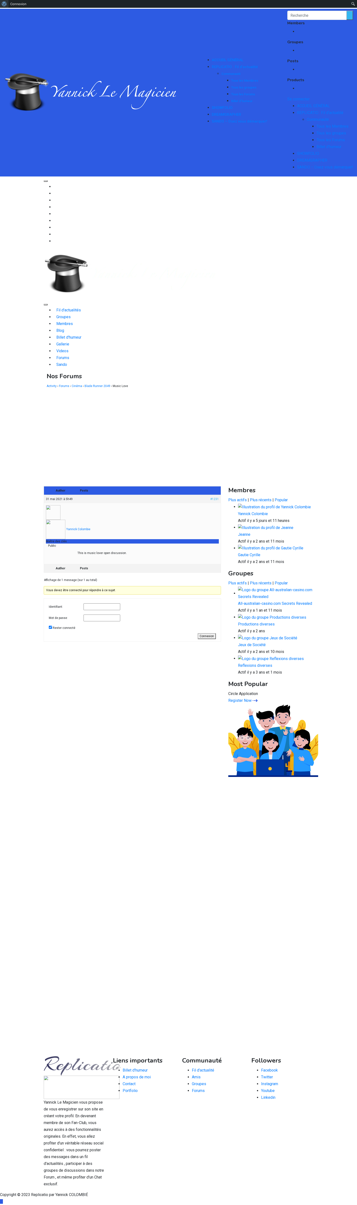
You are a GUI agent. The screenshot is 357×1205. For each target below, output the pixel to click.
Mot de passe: (58, 618)
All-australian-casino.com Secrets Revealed (275, 603)
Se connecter (298, 99)
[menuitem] (4, 4)
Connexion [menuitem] (18, 4)
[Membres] (54, 200)
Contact (129, 1084)
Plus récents (261, 500)
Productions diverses (256, 624)
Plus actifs (237, 500)
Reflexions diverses (255, 665)
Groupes (199, 1084)
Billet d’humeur (242, 101)
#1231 (214, 499)
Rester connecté (64, 628)
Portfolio (130, 1090)
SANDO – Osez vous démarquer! (239, 121)
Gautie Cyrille (249, 555)
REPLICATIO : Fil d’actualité (235, 67)
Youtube (268, 1090)
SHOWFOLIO (222, 108)
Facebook (269, 1070)
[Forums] (54, 234)
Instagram (269, 1084)
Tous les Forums (243, 94)
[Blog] (54, 207)
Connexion (207, 636)
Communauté (231, 74)
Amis (196, 1077)
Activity (52, 386)
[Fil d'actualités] (54, 186)
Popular (281, 500)
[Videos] (54, 227)
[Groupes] (54, 193)
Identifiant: (56, 606)
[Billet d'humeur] (54, 213)
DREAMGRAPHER (226, 114)
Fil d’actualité (203, 1070)
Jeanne (244, 534)
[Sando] (54, 241)
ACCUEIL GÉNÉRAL (227, 60)
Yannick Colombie (253, 513)
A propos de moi (137, 1077)
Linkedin (268, 1097)
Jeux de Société (252, 644)
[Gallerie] (54, 220)
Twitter (267, 1077)
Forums (198, 1090)
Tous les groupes (243, 87)
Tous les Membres (244, 80)
